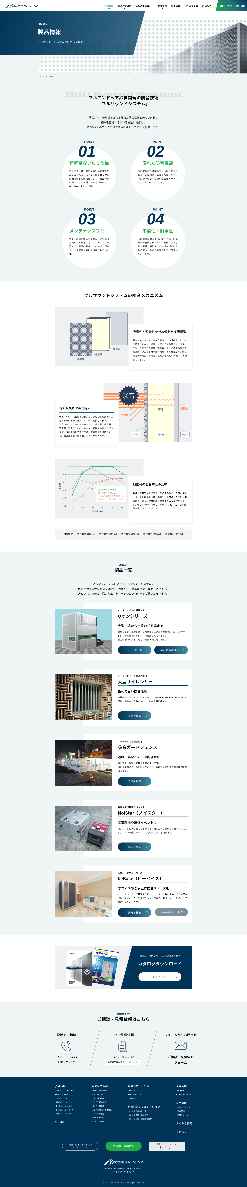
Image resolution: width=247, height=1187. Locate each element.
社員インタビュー (184, 1107)
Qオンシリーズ (62, 1094)
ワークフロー (98, 1121)
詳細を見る (134, 715)
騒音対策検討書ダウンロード (121, 1062)
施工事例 (60, 1122)
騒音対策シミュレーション (144, 1106)
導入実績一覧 (98, 1117)
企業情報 (162, 5)
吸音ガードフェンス (64, 1102)
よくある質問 (191, 5)
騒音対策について (136, 1094)
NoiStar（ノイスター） (66, 1106)
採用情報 (175, 5)
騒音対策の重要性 (100, 1090)
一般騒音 (99, 1106)
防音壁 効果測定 (138, 1115)
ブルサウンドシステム (65, 1090)
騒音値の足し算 (137, 1111)
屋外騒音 (99, 1098)
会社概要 (181, 1090)
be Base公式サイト (170, 912)
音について (133, 1090)
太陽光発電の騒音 (102, 1110)
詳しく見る (160, 977)
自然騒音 (99, 1113)
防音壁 (98, 1094)
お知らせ (206, 5)
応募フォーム (182, 1115)
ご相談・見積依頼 (234, 6)
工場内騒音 (99, 1102)
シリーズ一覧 (135, 650)
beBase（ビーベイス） (65, 1110)
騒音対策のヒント (145, 5)
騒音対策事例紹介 (171, 650)
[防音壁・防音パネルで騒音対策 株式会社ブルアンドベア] (22, 5)
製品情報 (108, 5)
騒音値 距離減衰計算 (140, 1119)
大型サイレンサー (63, 1098)
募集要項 (181, 1111)
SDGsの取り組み (184, 1094)
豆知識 (132, 1098)
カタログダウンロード (65, 1113)
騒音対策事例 (124, 5)
